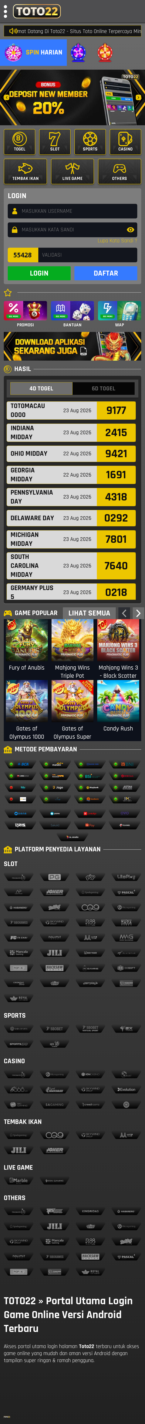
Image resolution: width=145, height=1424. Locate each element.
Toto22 (86, 1346)
